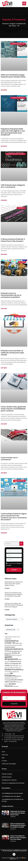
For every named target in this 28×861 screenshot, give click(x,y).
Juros (20, 665)
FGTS (6, 651)
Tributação (15, 686)
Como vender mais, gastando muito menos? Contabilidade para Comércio (13, 409)
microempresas (8, 671)
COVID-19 (10, 642)
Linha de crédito (9, 667)
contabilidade (8, 638)
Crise (16, 643)
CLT (13, 637)
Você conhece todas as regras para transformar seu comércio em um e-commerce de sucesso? (14, 517)
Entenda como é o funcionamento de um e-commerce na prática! (11, 295)
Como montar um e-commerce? (9, 458)
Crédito (20, 643)
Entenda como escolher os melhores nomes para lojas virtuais (12, 353)
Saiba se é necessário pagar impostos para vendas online (13, 76)
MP (11, 673)
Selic (21, 682)
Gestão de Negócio (12, 654)
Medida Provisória (13, 669)
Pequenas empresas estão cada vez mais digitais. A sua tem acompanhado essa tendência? (13, 132)
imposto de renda (13, 664)
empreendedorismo (14, 649)
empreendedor (10, 647)
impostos (12, 665)
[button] (24, 3)
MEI (22, 670)
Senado (6, 684)
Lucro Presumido (17, 667)
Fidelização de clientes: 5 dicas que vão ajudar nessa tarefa (14, 583)
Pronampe (8, 680)
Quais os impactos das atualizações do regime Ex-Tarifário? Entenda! (13, 594)
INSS (17, 665)
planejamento (13, 678)
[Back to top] (24, 857)
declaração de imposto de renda (13, 645)
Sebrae (17, 682)
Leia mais (4, 90)
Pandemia (10, 675)
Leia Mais (7, 588)
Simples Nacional (10, 685)
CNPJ (16, 636)
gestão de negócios (16, 655)
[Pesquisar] (21, 544)
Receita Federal (17, 680)
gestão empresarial (11, 658)
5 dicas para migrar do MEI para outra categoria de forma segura (14, 605)
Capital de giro (8, 636)
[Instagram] (14, 854)
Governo (13, 661)
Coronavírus (11, 640)
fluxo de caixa (12, 651)
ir (18, 665)
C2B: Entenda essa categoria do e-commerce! (13, 186)
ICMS (10, 663)
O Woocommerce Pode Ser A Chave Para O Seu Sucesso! (13, 240)
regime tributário (10, 682)
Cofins (19, 636)
